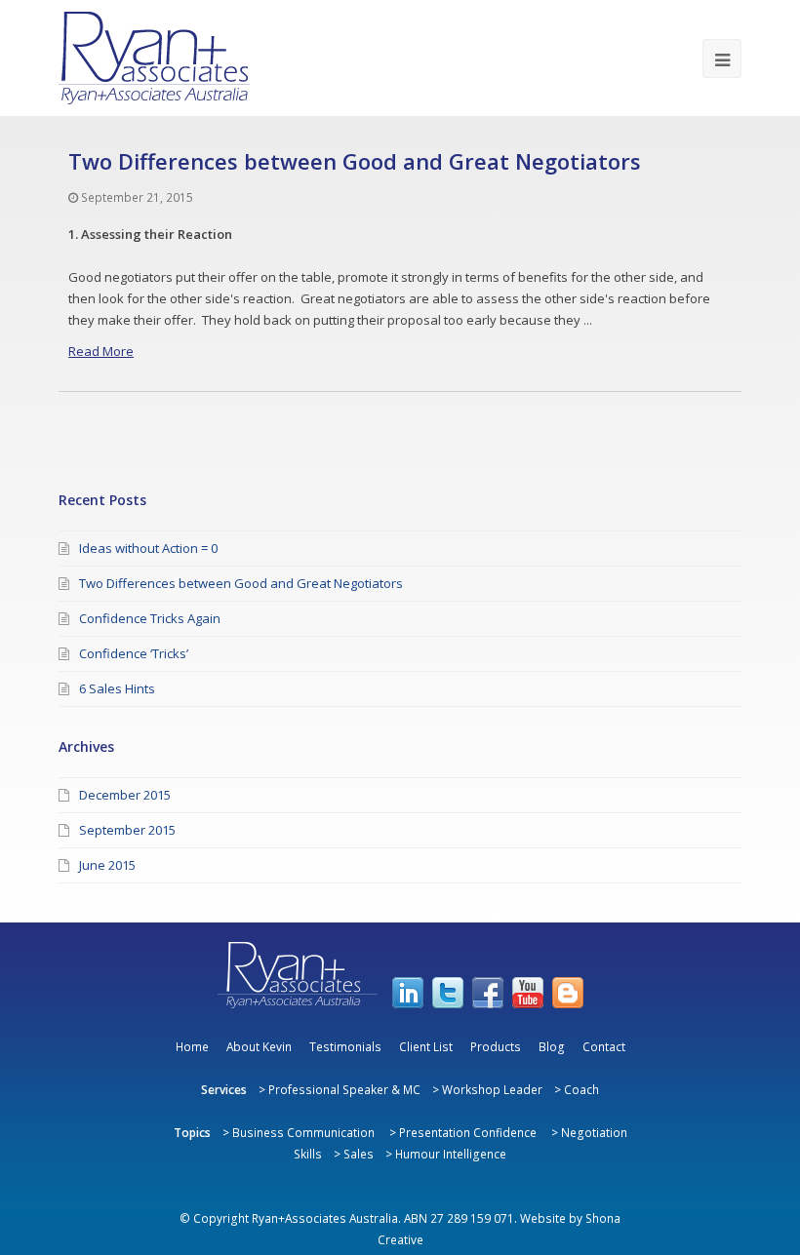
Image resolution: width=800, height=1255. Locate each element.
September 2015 (127, 830)
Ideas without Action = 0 (148, 548)
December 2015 (125, 795)
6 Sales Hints (117, 688)
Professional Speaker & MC (344, 1089)
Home (192, 1046)
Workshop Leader (492, 1089)
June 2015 (107, 865)
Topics (192, 1132)
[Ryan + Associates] (154, 58)
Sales (358, 1153)
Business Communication (303, 1132)
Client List (426, 1046)
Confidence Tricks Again (149, 618)
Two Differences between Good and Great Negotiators (354, 161)
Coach (581, 1089)
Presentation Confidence (468, 1132)
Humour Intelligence (450, 1153)
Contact (603, 1046)
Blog (552, 1046)
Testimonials (345, 1046)
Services (224, 1089)
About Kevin (259, 1046)
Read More (101, 351)
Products (495, 1046)
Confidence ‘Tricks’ (133, 653)
